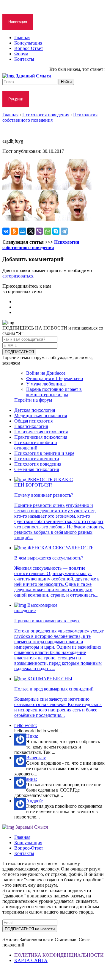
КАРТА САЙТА (31, 960)
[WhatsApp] (47, 231)
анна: (31, 779)
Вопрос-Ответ (28, 48)
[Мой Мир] (22, 231)
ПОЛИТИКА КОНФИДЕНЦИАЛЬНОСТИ (59, 955)
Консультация (28, 42)
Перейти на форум (33, 400)
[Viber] (39, 231)
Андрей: (34, 800)
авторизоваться (17, 275)
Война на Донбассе (45, 373)
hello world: (25, 725)
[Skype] (55, 231)
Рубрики (15, 99)
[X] (30, 231)
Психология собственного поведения (40, 245)
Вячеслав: (36, 757)
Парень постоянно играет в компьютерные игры (54, 392)
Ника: (32, 736)
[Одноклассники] (14, 231)
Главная (22, 37)
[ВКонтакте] (6, 231)
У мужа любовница (46, 383)
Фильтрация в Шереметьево (54, 378)
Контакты (24, 59)
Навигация (17, 22)
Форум (21, 53)
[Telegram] (64, 231)
